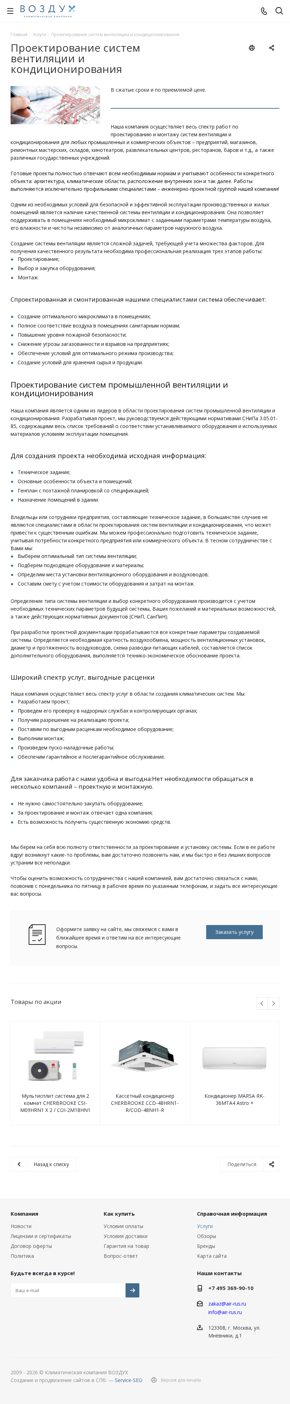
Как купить (119, 1213)
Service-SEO (129, 1380)
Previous (262, 1004)
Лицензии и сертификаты (41, 1236)
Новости (21, 1226)
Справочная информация (232, 1213)
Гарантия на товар (126, 1246)
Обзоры (206, 1236)
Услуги (205, 1226)
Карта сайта (212, 1255)
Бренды (206, 1246)
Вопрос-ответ (121, 1255)
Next (273, 1004)
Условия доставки (125, 1236)
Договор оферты (31, 1246)
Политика (22, 1255)
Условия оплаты (123, 1226)
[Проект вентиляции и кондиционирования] (55, 105)
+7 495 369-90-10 (231, 1287)
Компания (24, 1213)
